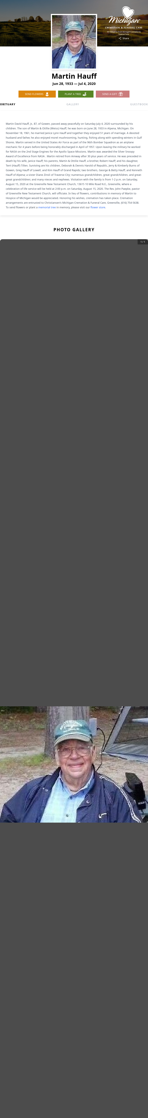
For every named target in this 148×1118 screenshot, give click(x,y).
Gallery (72, 104)
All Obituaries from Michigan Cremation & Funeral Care (124, 33)
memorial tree (47, 207)
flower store (97, 207)
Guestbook (139, 104)
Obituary (7, 104)
